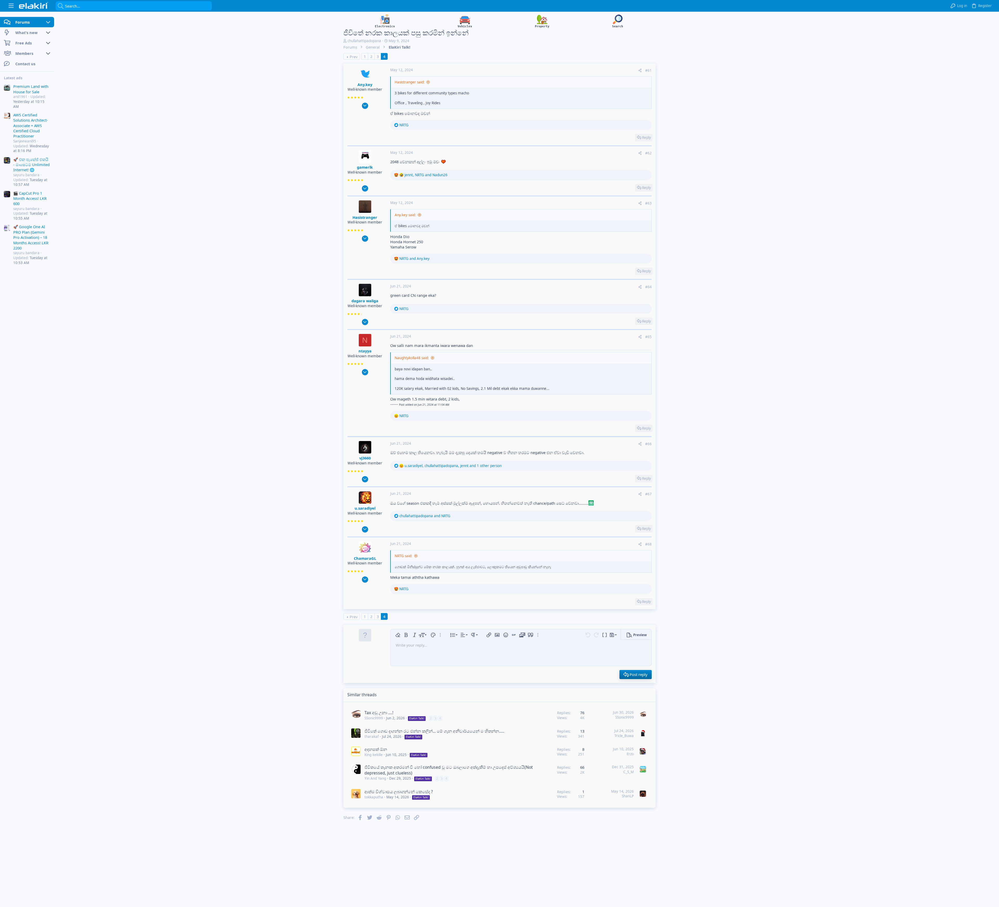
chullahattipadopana (364, 40)
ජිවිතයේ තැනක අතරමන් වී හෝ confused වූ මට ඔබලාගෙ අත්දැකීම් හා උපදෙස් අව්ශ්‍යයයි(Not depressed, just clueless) (448, 770)
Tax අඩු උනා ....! (378, 712)
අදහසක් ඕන (375, 749)
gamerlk (365, 167)
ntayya (365, 350)
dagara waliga (364, 300)
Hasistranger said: (410, 82)
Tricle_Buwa (624, 735)
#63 (648, 203)
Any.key (364, 84)
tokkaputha (373, 797)
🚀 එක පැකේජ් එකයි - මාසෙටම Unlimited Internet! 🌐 (31, 164)
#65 (648, 336)
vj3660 (365, 458)
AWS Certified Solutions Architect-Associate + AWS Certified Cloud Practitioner (30, 125)
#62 (648, 153)
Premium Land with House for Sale (30, 89)
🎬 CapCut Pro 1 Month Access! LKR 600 (30, 198)
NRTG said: (403, 556)
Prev (353, 56)
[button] (11, 5)
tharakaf (371, 736)
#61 (648, 70)
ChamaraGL (365, 558)
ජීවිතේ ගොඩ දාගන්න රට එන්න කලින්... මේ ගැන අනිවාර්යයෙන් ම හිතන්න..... (434, 731)
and (414, 258)
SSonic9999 (373, 718)
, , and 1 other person (453, 465)
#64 (648, 287)
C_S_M (628, 772)
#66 (648, 444)
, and (426, 175)
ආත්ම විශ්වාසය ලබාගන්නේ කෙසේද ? (398, 791)
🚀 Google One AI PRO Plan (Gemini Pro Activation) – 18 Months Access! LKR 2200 (30, 237)
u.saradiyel (365, 508)
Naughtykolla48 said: (412, 358)
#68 (648, 544)
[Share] (640, 70)
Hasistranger (365, 217)
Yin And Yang (375, 778)
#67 (648, 494)
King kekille (373, 754)
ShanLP (628, 796)
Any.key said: (405, 215)
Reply (646, 137)
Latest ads (13, 78)
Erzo (630, 754)
